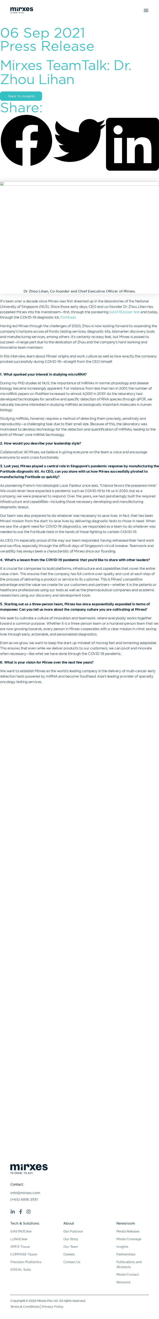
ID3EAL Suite (20, 1269)
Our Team (70, 1246)
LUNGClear (18, 1239)
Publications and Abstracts (129, 1264)
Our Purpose (73, 1231)
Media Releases (128, 1231)
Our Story (70, 1239)
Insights (122, 1246)
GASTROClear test (124, 312)
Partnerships (125, 1254)
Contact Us (71, 1262)
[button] (26, 141)
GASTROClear (21, 1231)
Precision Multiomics (25, 1262)
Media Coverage (128, 1239)
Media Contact (127, 1274)
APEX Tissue (20, 1246)
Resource (123, 1282)
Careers (69, 1254)
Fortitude (68, 317)
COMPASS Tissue (23, 1254)
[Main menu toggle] (146, 10)
